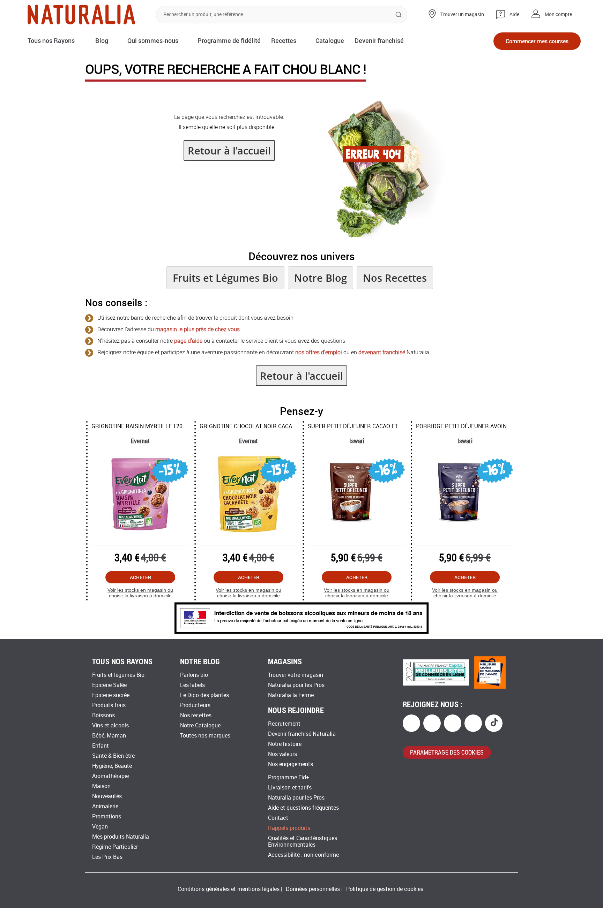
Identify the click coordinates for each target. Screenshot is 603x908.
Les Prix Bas (107, 857)
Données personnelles (313, 889)
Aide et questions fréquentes (303, 807)
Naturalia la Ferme (291, 695)
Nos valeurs (282, 754)
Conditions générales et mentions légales (229, 889)
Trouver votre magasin (295, 675)
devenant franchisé (381, 352)
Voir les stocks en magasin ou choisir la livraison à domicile (139, 593)
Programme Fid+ (288, 777)
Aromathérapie (110, 776)
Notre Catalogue (200, 725)
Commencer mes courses (537, 41)
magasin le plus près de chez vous (197, 329)
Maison (101, 786)
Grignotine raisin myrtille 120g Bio (143, 426)
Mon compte (558, 14)
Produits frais (109, 705)
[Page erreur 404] (382, 237)
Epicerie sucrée (110, 695)
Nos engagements (290, 764)
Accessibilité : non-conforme (303, 855)
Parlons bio (194, 675)
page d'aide (188, 341)
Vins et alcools (110, 725)
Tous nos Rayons (51, 40)
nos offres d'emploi (318, 352)
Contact (278, 818)
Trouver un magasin (462, 14)
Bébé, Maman (109, 735)
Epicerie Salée (109, 685)
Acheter (139, 577)
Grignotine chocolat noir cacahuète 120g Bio (266, 426)
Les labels (192, 685)
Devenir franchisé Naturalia (302, 734)
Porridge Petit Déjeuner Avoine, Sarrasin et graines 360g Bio (505, 426)
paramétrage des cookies (447, 752)
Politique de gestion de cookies (384, 889)
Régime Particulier (115, 846)
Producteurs (195, 705)
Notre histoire (285, 744)
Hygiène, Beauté (112, 766)
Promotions (106, 816)
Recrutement (284, 723)
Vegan (100, 826)
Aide (514, 14)
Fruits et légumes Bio (118, 675)
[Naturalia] (81, 14)
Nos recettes (195, 715)
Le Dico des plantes (204, 695)
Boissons (103, 715)
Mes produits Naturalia (120, 836)
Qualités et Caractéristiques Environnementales (302, 841)
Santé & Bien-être (113, 755)
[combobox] (281, 14)
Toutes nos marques (205, 735)
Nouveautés (107, 796)
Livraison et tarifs (290, 787)
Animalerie (105, 806)
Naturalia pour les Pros (296, 685)
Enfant (100, 745)
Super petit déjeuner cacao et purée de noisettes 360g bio (393, 426)
